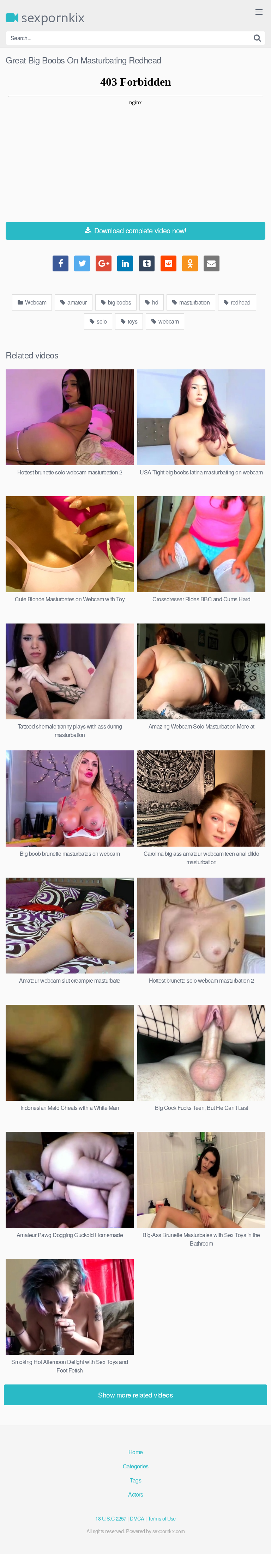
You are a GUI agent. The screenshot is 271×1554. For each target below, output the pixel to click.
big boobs (119, 302)
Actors (135, 1494)
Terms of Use (162, 1518)
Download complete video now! (139, 230)
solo (101, 321)
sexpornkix (51, 17)
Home (135, 1452)
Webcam (35, 302)
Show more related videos (135, 1394)
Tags (135, 1480)
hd (154, 302)
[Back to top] (258, 1538)
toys (132, 321)
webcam (168, 321)
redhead (240, 302)
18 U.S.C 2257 (110, 1518)
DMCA (137, 1518)
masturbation (194, 302)
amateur (76, 302)
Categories (136, 1466)
